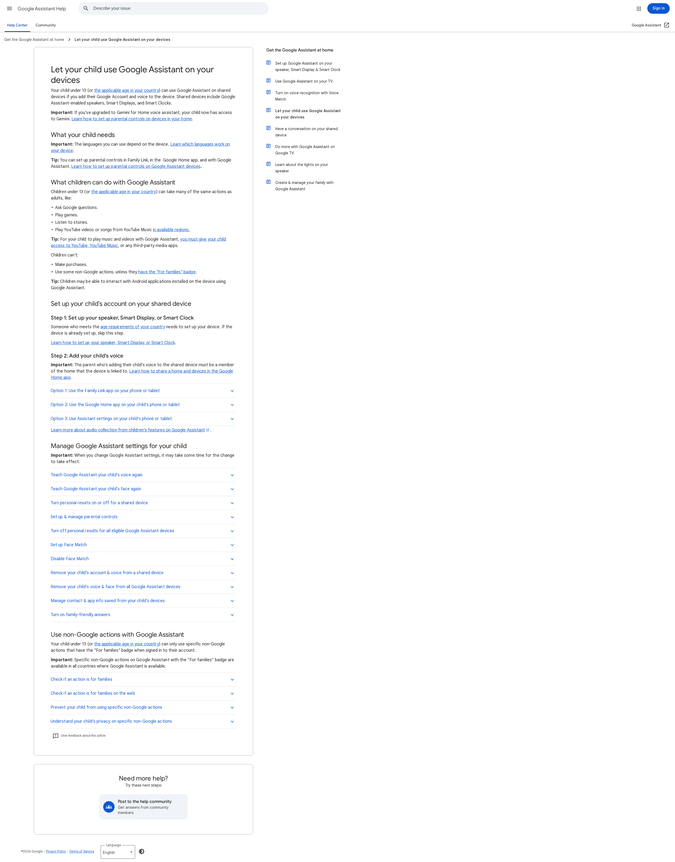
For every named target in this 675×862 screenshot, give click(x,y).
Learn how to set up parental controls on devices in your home (131, 119)
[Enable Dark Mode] (141, 851)
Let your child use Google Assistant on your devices (308, 114)
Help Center (17, 25)
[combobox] (180, 8)
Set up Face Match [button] (69, 544)
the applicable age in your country (126, 90)
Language (113, 845)
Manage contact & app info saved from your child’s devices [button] (108, 600)
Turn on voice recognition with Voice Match (307, 96)
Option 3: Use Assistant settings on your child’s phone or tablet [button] (111, 418)
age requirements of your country (132, 327)
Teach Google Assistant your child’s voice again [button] (96, 475)
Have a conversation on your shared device (306, 131)
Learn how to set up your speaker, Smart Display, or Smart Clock (113, 342)
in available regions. (171, 229)
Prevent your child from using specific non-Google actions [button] (106, 707)
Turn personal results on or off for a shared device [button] (99, 503)
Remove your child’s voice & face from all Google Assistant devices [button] (115, 586)
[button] (9, 8)
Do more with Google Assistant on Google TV (305, 149)
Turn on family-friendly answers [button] (80, 614)
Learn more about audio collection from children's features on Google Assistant (128, 430)
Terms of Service (81, 851)
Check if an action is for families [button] (81, 679)
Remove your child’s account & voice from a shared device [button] (107, 572)
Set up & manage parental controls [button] (84, 517)
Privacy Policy (56, 851)
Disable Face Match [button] (70, 558)
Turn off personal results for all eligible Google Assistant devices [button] (112, 531)
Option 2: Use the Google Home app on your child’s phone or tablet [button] (115, 404)
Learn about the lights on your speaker (301, 167)
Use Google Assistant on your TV (304, 81)
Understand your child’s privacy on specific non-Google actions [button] (111, 721)
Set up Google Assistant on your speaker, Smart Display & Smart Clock (307, 66)
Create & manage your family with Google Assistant (304, 185)
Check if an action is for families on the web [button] (93, 693)
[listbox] (117, 852)
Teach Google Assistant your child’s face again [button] (96, 489)
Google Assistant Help (42, 9)
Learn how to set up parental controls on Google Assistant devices (135, 166)
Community (46, 25)
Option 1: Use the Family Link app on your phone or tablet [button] (105, 390)
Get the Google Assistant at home (299, 50)
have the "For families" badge (166, 272)
